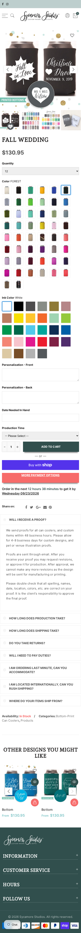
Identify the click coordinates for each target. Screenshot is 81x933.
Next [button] (73, 69)
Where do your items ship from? (35, 701)
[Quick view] (35, 782)
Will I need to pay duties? (30, 655)
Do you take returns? (27, 643)
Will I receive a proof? (27, 520)
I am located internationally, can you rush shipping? (41, 686)
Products (27, 720)
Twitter (31, 507)
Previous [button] (7, 69)
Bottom (7, 809)
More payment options (40, 475)
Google (38, 507)
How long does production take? (37, 618)
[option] (40, 69)
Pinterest (50, 507)
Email (45, 507)
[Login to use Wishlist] (72, 35)
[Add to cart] (35, 802)
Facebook (26, 507)
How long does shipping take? (34, 631)
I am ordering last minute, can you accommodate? (38, 670)
